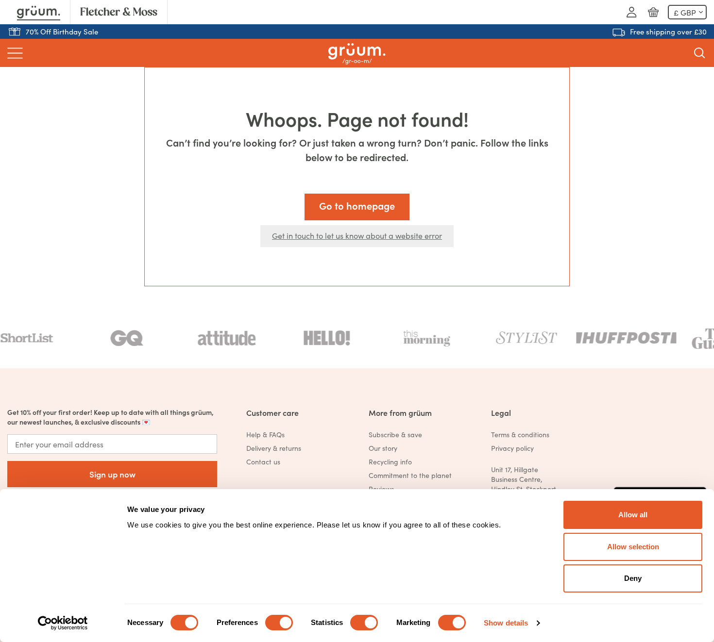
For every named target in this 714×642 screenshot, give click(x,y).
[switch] (279, 622)
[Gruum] (38, 12)
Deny (633, 578)
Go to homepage (357, 205)
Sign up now (112, 473)
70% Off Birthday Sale (62, 31)
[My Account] (631, 12)
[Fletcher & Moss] (118, 12)
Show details (506, 623)
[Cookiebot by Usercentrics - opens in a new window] (62, 623)
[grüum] (356, 53)
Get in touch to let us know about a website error (357, 235)
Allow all (632, 514)
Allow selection (633, 547)
